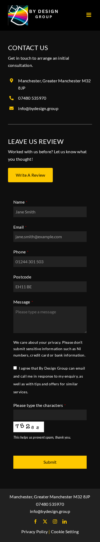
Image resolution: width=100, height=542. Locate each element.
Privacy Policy (34, 531)
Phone (21, 251)
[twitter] (45, 521)
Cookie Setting (65, 531)
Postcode (22, 276)
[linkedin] (64, 521)
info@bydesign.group (38, 108)
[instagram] (55, 521)
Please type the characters (39, 405)
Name (20, 201)
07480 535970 (32, 97)
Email (20, 226)
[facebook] (35, 521)
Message (23, 301)
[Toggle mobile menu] (89, 15)
